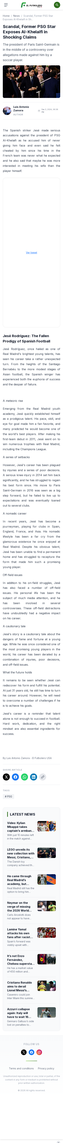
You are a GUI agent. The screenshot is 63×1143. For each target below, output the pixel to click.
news (16, 15)
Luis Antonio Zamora (21, 108)
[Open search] (57, 5)
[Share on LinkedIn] (33, 776)
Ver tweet (31, 252)
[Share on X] (6, 776)
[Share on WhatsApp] (24, 776)
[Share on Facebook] (15, 776)
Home (6, 15)
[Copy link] (42, 776)
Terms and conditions (21, 1068)
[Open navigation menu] (6, 5)
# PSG (8, 796)
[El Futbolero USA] (31, 5)
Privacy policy (46, 1068)
